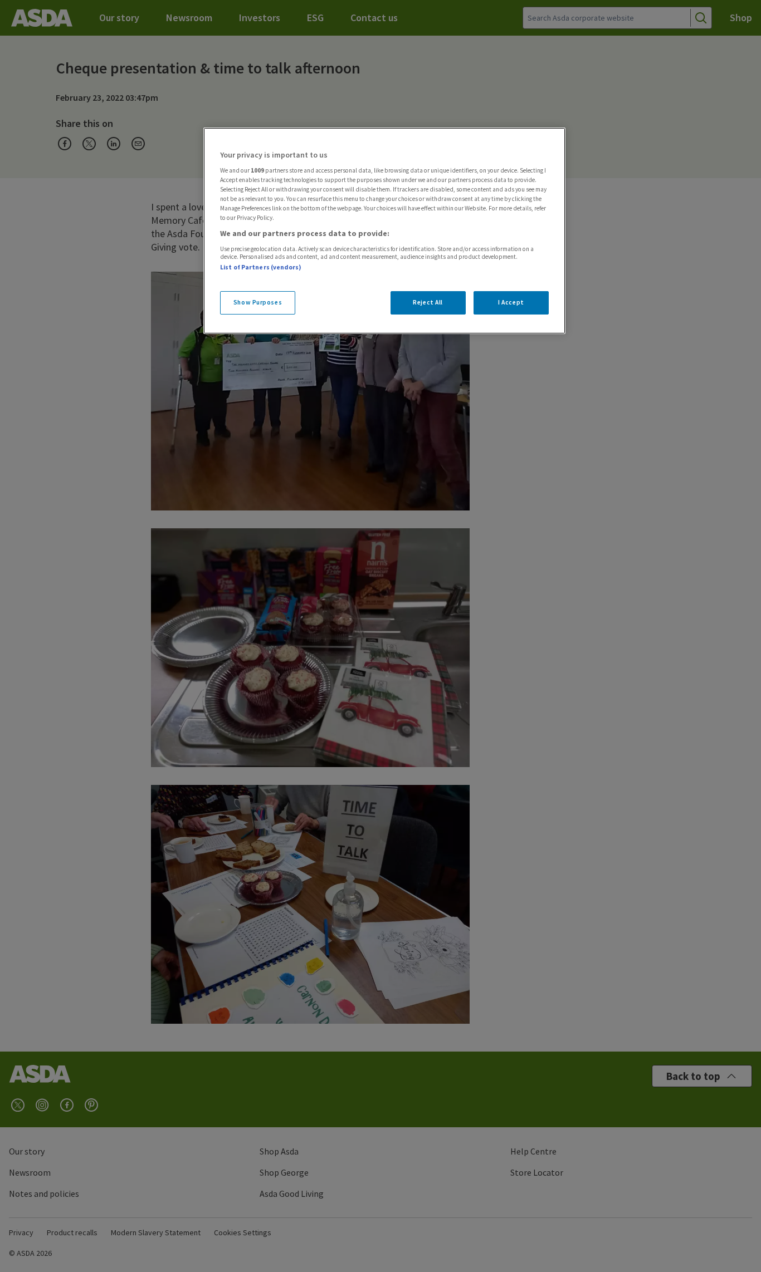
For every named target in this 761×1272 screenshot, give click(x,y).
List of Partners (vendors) (260, 267)
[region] (384, 231)
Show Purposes (257, 302)
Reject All (428, 302)
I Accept (511, 302)
